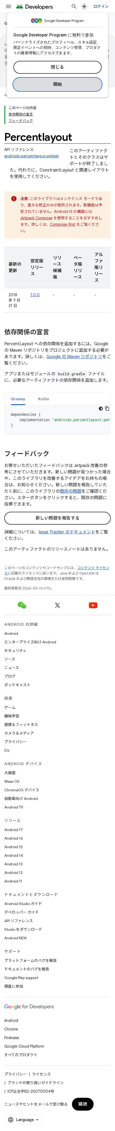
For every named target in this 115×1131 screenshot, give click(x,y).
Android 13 (13, 864)
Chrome (11, 1029)
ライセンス (41, 1074)
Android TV (13, 807)
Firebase (11, 1037)
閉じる (57, 67)
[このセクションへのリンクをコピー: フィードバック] (54, 454)
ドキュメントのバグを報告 (26, 969)
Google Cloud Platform (24, 1046)
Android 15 (13, 846)
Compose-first (62, 224)
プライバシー (15, 741)
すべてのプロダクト (20, 1054)
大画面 (10, 772)
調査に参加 (13, 986)
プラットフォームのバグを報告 (30, 960)
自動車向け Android (21, 798)
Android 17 (13, 829)
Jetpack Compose (36, 218)
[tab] (18, 398)
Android (11, 633)
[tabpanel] (57, 419)
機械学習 (11, 716)
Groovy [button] (18, 398)
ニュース (11, 667)
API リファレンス (18, 920)
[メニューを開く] (8, 6)
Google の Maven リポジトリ (74, 356)
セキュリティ (15, 650)
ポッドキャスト (17, 685)
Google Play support (21, 977)
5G (7, 750)
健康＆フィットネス (21, 724)
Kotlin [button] (43, 398)
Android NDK (15, 938)
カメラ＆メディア (19, 733)
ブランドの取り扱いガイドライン (35, 1083)
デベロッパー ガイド (21, 912)
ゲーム (10, 707)
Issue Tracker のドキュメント (67, 532)
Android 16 (13, 838)
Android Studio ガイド (23, 903)
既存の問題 (70, 491)
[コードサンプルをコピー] (107, 408)
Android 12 (13, 872)
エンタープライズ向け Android (30, 642)
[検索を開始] (74, 6)
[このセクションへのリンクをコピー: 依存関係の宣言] (54, 332)
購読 (82, 1104)
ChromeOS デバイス (21, 790)
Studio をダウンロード (23, 929)
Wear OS (12, 781)
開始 (57, 84)
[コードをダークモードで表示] (101, 408)
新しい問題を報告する (58, 518)
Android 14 (13, 855)
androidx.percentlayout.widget (31, 156)
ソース (9, 659)
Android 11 (13, 881)
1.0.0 (35, 294)
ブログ (10, 676)
